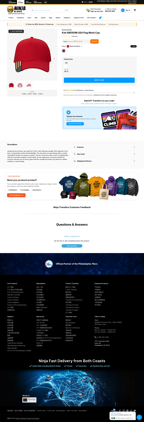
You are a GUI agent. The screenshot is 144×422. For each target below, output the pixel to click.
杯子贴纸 (98, 305)
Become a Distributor (73, 328)
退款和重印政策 (71, 335)
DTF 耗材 (10, 307)
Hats (37, 17)
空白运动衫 (40, 297)
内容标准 (68, 330)
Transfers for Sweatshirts (74, 300)
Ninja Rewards (70, 323)
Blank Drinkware (41, 307)
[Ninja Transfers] (16, 10)
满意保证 (68, 333)
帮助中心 (10, 320)
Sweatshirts (21, 17)
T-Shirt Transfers (71, 290)
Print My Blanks (15, 195)
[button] (135, 10)
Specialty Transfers (13, 295)
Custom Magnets (13, 302)
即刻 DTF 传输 (70, 287)
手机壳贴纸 (98, 302)
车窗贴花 (98, 290)
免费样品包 (11, 310)
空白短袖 (39, 290)
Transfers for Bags (72, 310)
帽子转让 (68, 292)
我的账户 (68, 320)
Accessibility (82, 410)
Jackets (44, 17)
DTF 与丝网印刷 (41, 325)
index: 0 (9, 79)
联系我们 (68, 325)
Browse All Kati (67, 29)
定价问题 (10, 328)
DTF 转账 (10, 287)
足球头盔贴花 (99, 292)
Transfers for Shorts (72, 307)
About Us (39, 343)
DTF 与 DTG (40, 323)
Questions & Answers (72, 224)
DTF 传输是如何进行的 (44, 340)
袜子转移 (68, 302)
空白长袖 (39, 292)
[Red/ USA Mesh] (63, 50)
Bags (51, 17)
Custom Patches (13, 297)
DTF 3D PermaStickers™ (15, 292)
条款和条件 (69, 340)
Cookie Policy (41, 410)
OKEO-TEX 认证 (72, 410)
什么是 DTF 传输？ (42, 330)
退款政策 (10, 340)
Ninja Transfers (21, 418)
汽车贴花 (98, 287)
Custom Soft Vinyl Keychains (17, 305)
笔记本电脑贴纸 (100, 300)
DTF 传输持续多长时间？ (44, 328)
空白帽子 (39, 302)
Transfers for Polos (72, 305)
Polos (30, 17)
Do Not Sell (51, 410)
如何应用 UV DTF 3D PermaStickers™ (49, 338)
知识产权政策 (18, 410)
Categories (67, 17)
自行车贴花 (98, 295)
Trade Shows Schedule (15, 343)
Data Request (60, 410)
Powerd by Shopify (32, 418)
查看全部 (39, 310)
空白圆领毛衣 (40, 300)
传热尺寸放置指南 (42, 320)
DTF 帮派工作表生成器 (14, 290)
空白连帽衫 (40, 295)
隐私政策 (10, 410)
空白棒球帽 (40, 305)
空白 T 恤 (39, 287)
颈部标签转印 (70, 297)
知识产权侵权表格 (29, 410)
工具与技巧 (40, 333)
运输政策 (10, 338)
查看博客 (39, 345)
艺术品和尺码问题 (13, 333)
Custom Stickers (13, 300)
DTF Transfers (92, 17)
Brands (58, 17)
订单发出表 (69, 338)
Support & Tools (79, 17)
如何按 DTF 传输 (42, 335)
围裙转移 (68, 295)
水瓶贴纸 (98, 297)
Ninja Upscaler (12, 348)
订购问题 (10, 325)
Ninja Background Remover (16, 345)
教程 (8, 335)
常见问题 (10, 323)
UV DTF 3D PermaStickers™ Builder (19, 351)
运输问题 (10, 330)
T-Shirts (11, 17)
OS (66, 63)
